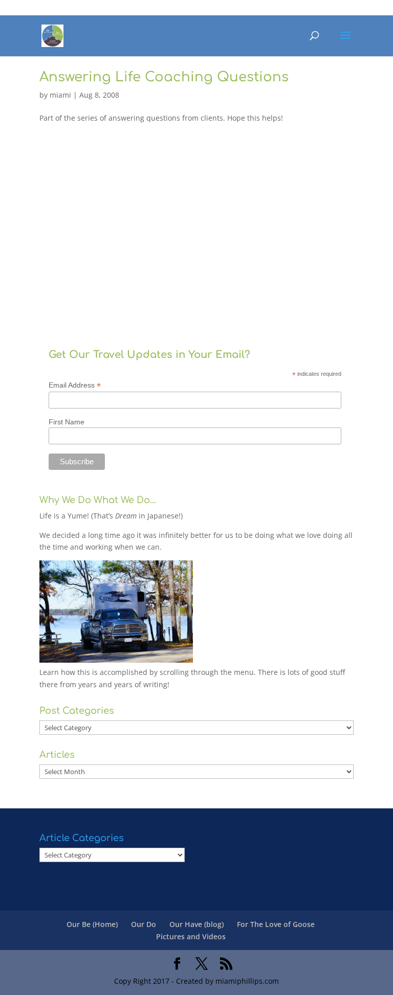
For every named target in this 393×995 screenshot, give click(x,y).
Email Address (75, 385)
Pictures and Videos (191, 936)
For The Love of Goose (276, 924)
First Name (66, 422)
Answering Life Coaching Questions (164, 77)
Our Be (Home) (92, 924)
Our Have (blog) (196, 924)
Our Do (143, 924)
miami (60, 95)
